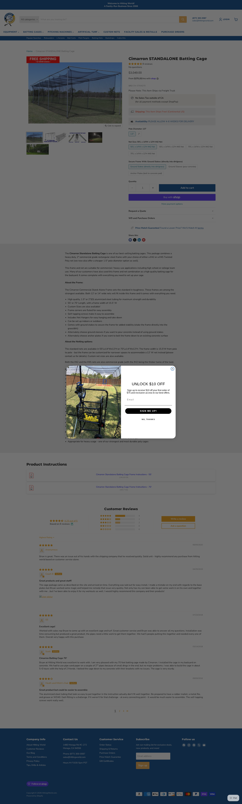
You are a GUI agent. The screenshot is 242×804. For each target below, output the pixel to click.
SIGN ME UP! (148, 411)
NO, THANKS (148, 419)
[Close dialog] (172, 368)
